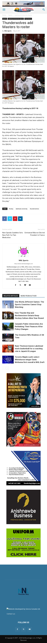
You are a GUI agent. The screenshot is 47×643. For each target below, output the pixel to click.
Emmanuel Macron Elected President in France (35, 234)
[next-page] (7, 368)
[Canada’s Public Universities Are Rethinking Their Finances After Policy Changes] (8, 327)
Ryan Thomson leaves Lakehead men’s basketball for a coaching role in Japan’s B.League (29, 348)
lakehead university (21, 209)
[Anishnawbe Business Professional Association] (23, 507)
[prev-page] (3, 368)
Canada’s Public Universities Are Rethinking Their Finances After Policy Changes (29, 326)
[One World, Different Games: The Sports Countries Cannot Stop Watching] (8, 304)
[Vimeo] (26, 285)
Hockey (11, 209)
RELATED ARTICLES (11, 296)
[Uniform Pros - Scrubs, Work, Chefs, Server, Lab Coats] (23, 543)
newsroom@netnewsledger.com (28, 614)
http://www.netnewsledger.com (23, 263)
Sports (10, 15)
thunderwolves (34, 209)
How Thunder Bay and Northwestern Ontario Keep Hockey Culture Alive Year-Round (29, 315)
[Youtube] (31, 285)
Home (4, 15)
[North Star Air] (23, 4)
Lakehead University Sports (23, 15)
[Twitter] (10, 218)
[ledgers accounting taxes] (23, 468)
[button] (4, 10)
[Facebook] (4, 218)
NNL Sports (7, 31)
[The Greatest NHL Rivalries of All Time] (8, 338)
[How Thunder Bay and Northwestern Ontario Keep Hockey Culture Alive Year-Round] (8, 315)
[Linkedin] (20, 218)
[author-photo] (23, 257)
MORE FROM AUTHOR (29, 296)
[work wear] (23, 429)
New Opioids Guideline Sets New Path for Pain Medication (12, 235)
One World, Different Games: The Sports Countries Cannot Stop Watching (29, 304)
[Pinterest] (15, 218)
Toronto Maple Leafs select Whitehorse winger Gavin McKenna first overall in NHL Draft (29, 359)
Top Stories (28, 19)
